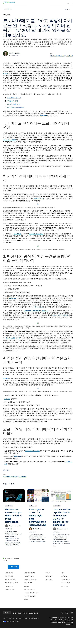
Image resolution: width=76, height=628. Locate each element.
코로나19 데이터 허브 (36, 234)
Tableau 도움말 (66, 583)
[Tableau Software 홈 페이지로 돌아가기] (9, 2)
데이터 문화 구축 (10, 579)
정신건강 (7, 399)
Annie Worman (14, 53)
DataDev (27, 586)
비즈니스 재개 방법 (9, 140)
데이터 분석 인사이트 (11, 583)
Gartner (5, 73)
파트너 (48, 573)
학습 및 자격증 (65, 579)
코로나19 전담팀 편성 (14, 98)
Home (5, 9)
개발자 (25, 613)
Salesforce (12, 298)
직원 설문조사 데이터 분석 (15, 107)
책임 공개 (27, 618)
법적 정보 (5, 618)
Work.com (43, 116)
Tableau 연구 (9, 586)
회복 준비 (45, 311)
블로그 (9, 9)
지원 (62, 573)
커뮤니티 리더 (28, 583)
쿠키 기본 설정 (34, 618)
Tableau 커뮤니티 (30, 573)
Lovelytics (17, 234)
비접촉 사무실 (38, 307)
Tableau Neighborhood (31, 593)
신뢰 (14, 613)
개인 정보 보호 (20, 618)
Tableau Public (29, 576)
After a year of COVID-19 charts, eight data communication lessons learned (37, 517)
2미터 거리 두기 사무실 (60, 315)
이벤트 (26, 599)
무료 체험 (13, 567)
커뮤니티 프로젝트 (29, 589)
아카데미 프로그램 (29, 596)
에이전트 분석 (9, 576)
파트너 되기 (49, 579)
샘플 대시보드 (38, 199)
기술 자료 (64, 576)
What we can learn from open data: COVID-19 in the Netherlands (13, 515)
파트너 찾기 (49, 576)
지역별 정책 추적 (12, 101)
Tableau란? (9, 573)
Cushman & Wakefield (32, 311)
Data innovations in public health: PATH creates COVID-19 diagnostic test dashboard (62, 517)
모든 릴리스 (64, 586)
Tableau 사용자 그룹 (30, 579)
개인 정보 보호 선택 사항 (13, 621)
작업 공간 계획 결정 (13, 104)
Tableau (6, 378)
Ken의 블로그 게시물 (13, 338)
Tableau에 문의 (10, 589)
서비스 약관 (12, 618)
